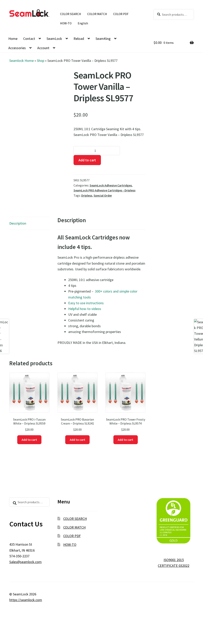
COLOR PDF (120, 14)
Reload (79, 38)
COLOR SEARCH (70, 14)
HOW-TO (66, 23)
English (83, 23)
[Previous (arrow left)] (5, 636)
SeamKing (103, 38)
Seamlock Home (21, 60)
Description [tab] (17, 223)
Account (43, 48)
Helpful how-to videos (84, 308)
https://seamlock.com (25, 600)
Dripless (86, 195)
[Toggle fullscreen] (16, 629)
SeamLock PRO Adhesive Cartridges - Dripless (104, 190)
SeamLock (54, 38)
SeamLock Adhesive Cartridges (111, 185)
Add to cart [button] (29, 440)
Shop (40, 60)
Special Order (103, 195)
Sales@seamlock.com (25, 562)
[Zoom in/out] (5, 629)
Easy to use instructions (86, 303)
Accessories (17, 48)
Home (12, 38)
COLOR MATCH (97, 14)
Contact (29, 38)
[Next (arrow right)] (16, 636)
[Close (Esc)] (38, 629)
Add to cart (87, 160)
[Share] (27, 629)
